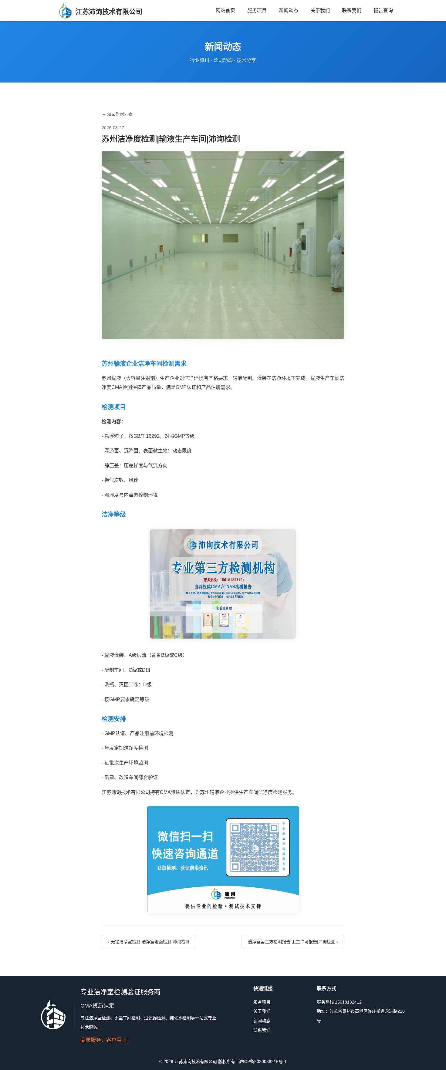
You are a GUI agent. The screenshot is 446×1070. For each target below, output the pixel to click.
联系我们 (351, 10)
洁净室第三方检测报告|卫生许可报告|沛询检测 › (293, 941)
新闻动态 (288, 10)
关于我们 (320, 10)
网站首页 (225, 10)
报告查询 (383, 10)
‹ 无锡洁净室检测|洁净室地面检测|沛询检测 (149, 941)
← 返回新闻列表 (117, 113)
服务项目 (257, 10)
